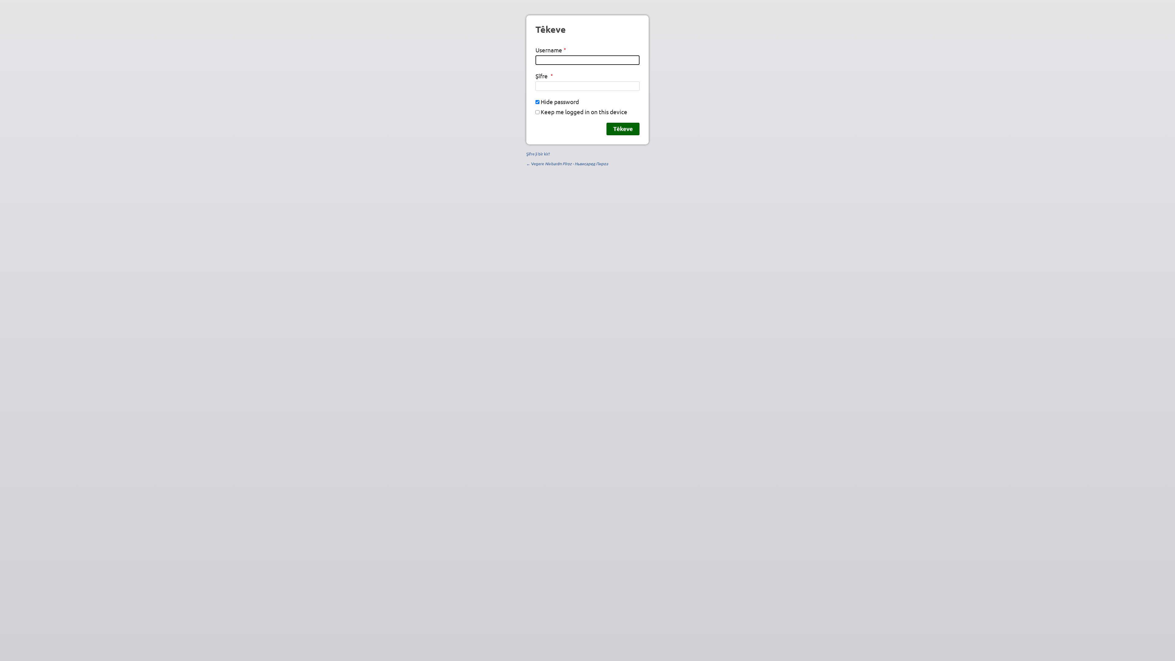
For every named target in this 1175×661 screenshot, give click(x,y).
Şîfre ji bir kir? (538, 153)
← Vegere (567, 163)
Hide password (560, 101)
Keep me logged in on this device (584, 111)
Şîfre (542, 76)
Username (548, 50)
